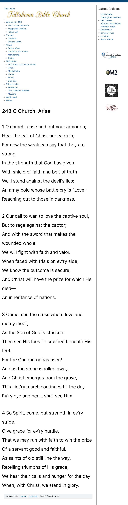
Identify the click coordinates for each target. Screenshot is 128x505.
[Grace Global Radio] (111, 55)
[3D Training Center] (111, 90)
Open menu (9, 8)
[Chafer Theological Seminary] (111, 108)
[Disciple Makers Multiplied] (111, 72)
